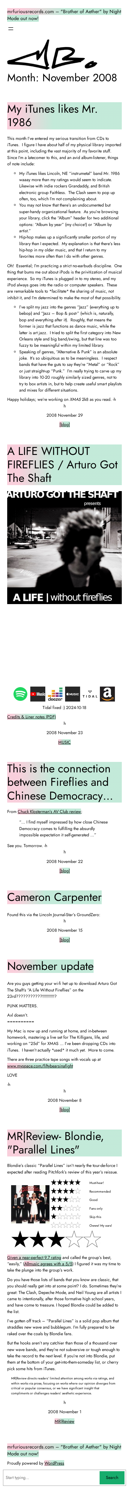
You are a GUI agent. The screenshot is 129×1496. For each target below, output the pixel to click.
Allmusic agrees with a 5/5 (48, 1264)
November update (50, 966)
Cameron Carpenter (54, 897)
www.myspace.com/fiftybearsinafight (40, 1066)
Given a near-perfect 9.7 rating (34, 1257)
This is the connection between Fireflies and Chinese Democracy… (60, 782)
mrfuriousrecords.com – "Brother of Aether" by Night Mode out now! (64, 1450)
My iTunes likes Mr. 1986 (52, 115)
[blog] (64, 424)
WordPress (54, 1463)
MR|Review (64, 1421)
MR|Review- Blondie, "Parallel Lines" (55, 1143)
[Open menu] (10, 28)
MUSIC (64, 742)
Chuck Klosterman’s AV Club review (49, 812)
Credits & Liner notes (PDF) (31, 717)
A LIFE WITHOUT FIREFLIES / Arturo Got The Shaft (62, 464)
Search (112, 1477)
